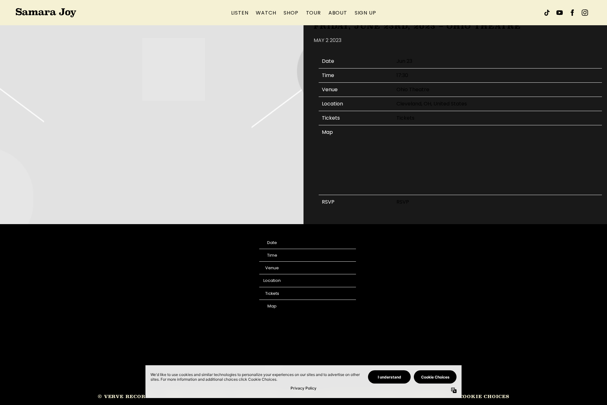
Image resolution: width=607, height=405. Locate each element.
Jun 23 (404, 61)
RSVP (402, 201)
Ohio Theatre (412, 89)
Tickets (405, 118)
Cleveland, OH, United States (431, 103)
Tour (313, 12)
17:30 (402, 75)
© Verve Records (125, 396)
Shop (291, 12)
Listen (239, 12)
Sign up (365, 12)
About (337, 12)
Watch (266, 12)
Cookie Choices (484, 396)
